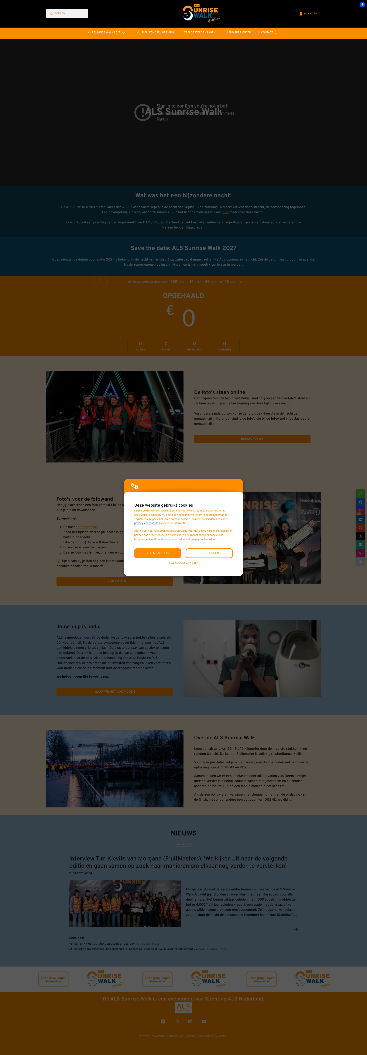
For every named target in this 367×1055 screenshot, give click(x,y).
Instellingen (209, 553)
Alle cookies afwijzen (183, 563)
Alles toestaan (158, 553)
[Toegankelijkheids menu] (362, 4)
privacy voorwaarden (147, 523)
